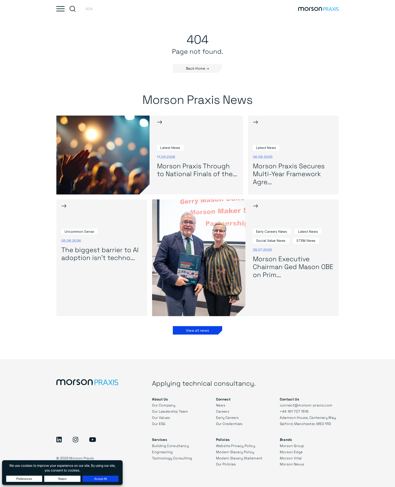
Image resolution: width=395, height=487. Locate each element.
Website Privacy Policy (235, 445)
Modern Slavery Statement (239, 458)
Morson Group (292, 445)
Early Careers (227, 417)
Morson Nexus (292, 464)
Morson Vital (291, 458)
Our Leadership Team (170, 411)
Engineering (162, 452)
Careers (222, 411)
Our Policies (226, 464)
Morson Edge (291, 452)
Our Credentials (229, 423)
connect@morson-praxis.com (306, 405)
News (220, 405)
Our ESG (158, 423)
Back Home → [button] (197, 68)
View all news (197, 330)
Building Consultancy (170, 445)
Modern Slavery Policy (235, 452)
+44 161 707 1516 (294, 411)
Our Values (161, 417)
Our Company (163, 405)
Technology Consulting (172, 458)
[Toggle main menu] (60, 8)
